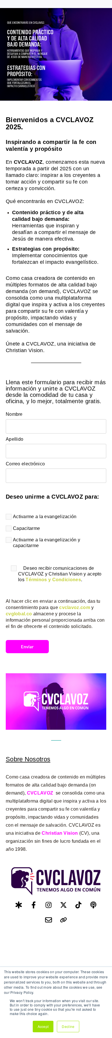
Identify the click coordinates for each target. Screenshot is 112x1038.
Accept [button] (43, 1026)
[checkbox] (56, 532)
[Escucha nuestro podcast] (93, 905)
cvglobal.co (19, 613)
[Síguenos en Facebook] (33, 905)
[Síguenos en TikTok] (78, 905)
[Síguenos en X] (63, 905)
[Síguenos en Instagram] (48, 905)
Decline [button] (68, 1026)
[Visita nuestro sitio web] (63, 920)
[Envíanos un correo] (48, 920)
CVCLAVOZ (40, 793)
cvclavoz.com (74, 607)
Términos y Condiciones (53, 579)
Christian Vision (60, 833)
